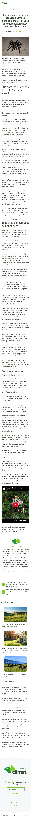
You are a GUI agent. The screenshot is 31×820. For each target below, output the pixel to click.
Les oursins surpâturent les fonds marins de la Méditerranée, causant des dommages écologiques (17, 585)
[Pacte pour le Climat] (4, 3)
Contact (15, 805)
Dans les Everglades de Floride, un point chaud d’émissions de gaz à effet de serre (17, 592)
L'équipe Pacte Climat (21, 31)
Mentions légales (15, 803)
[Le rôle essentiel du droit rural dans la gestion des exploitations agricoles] (15, 621)
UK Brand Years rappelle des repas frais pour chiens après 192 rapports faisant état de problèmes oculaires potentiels (15, 701)
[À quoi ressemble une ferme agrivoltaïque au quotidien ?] (15, 670)
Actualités (15, 9)
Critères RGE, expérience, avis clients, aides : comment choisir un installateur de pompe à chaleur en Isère (15, 650)
